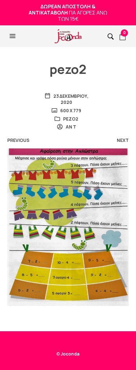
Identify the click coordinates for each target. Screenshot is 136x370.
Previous (18, 140)
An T (70, 127)
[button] (13, 36)
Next (123, 140)
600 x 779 (70, 111)
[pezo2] (68, 226)
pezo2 (70, 119)
